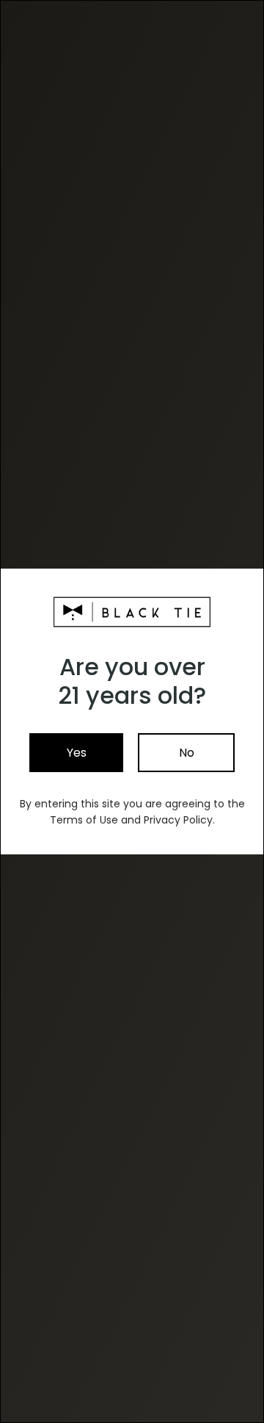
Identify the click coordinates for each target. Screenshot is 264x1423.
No (186, 752)
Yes (77, 752)
